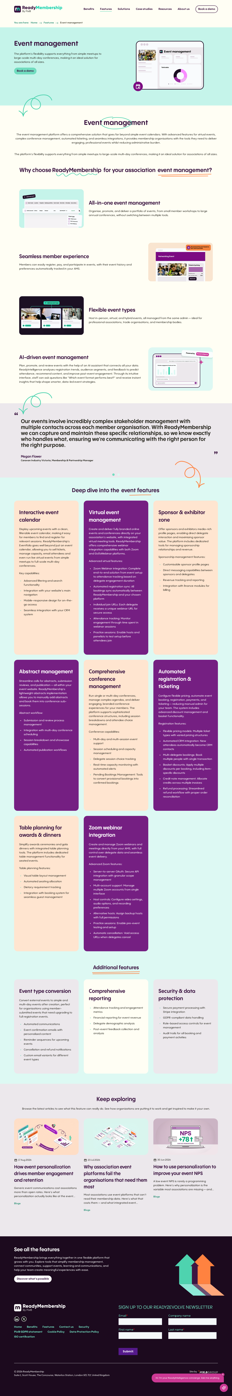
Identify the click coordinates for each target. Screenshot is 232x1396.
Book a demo (206, 9)
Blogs (17, 1203)
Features (106, 9)
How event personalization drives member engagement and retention (44, 1174)
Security (84, 1327)
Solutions (124, 9)
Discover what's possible (33, 1278)
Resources (165, 9)
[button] (113, 474)
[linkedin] (16, 1319)
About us (184, 9)
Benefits (89, 9)
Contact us (66, 1327)
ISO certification (24, 1336)
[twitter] (23, 1319)
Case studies (144, 9)
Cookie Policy (56, 1331)
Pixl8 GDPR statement (28, 1331)
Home (34, 23)
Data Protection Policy (84, 1331)
